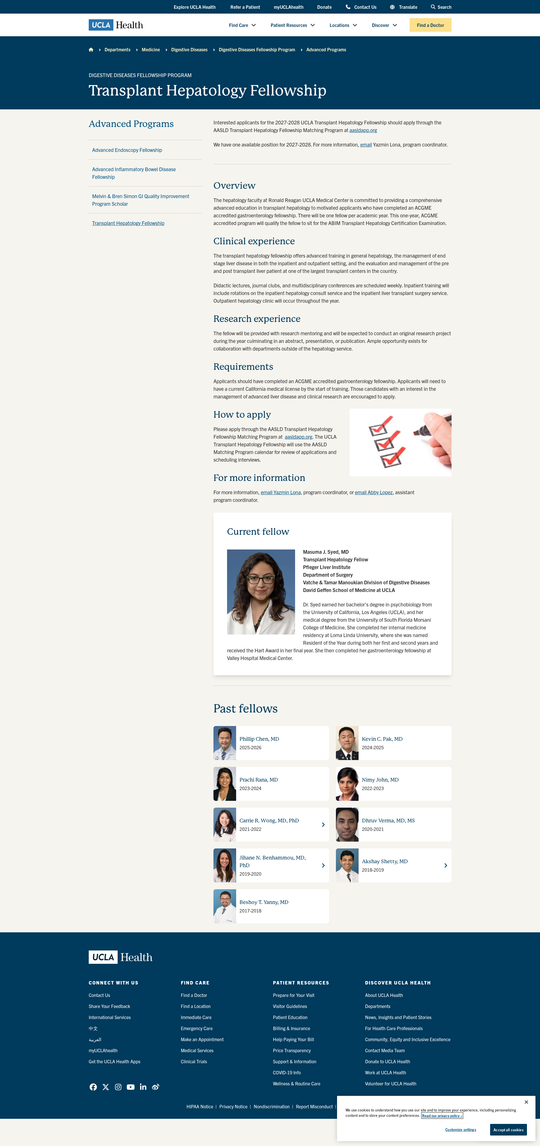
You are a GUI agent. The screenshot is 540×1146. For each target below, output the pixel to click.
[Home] (91, 49)
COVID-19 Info (287, 1072)
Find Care (238, 25)
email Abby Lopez (374, 492)
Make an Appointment (202, 1039)
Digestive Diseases (189, 49)
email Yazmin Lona (281, 492)
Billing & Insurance (291, 1028)
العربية (95, 1039)
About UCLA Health (384, 995)
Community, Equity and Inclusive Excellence (407, 1039)
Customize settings (460, 1129)
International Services (110, 1017)
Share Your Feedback (109, 1006)
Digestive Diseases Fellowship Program (257, 49)
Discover (380, 25)
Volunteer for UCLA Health (390, 1083)
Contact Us (365, 6)
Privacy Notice (233, 1106)
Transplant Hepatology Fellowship (128, 223)
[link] (93, 1087)
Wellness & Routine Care (296, 1083)
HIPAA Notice (200, 1106)
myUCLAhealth (289, 7)
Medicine (151, 49)
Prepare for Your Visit (293, 995)
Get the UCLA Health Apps (114, 1061)
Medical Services (197, 1050)
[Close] (526, 1102)
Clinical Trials (194, 1061)
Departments (117, 49)
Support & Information (294, 1061)
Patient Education (290, 1017)
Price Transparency (292, 1050)
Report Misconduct (314, 1106)
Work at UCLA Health (385, 1072)
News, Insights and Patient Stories (398, 1017)
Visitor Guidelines (290, 1006)
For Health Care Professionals (394, 1028)
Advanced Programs (326, 49)
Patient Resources (289, 25)
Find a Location (196, 1006)
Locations (339, 25)
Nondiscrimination (272, 1106)
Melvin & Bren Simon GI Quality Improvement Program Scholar (140, 200)
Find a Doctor (430, 25)
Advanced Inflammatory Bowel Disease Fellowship (134, 173)
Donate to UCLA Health (387, 1061)
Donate (324, 7)
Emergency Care (197, 1028)
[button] (195, 7)
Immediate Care (196, 1017)
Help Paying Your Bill (293, 1039)
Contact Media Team (385, 1050)
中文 (93, 1028)
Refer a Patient (245, 7)
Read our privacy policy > (442, 1115)
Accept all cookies (508, 1129)
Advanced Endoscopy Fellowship (127, 150)
